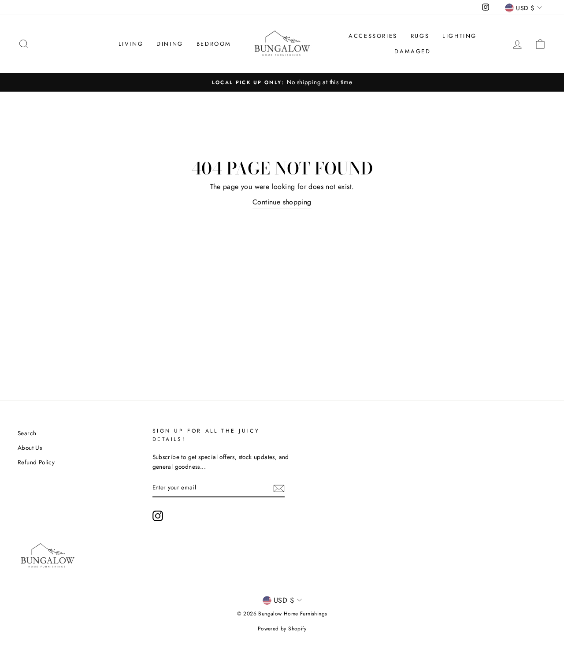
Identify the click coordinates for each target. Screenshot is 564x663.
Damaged (412, 51)
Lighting (459, 36)
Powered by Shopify (282, 629)
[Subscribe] (279, 487)
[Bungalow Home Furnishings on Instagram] (157, 516)
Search (27, 433)
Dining (169, 44)
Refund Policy (36, 462)
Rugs (420, 36)
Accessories (373, 36)
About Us (30, 447)
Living (131, 44)
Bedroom (214, 44)
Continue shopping (282, 202)
